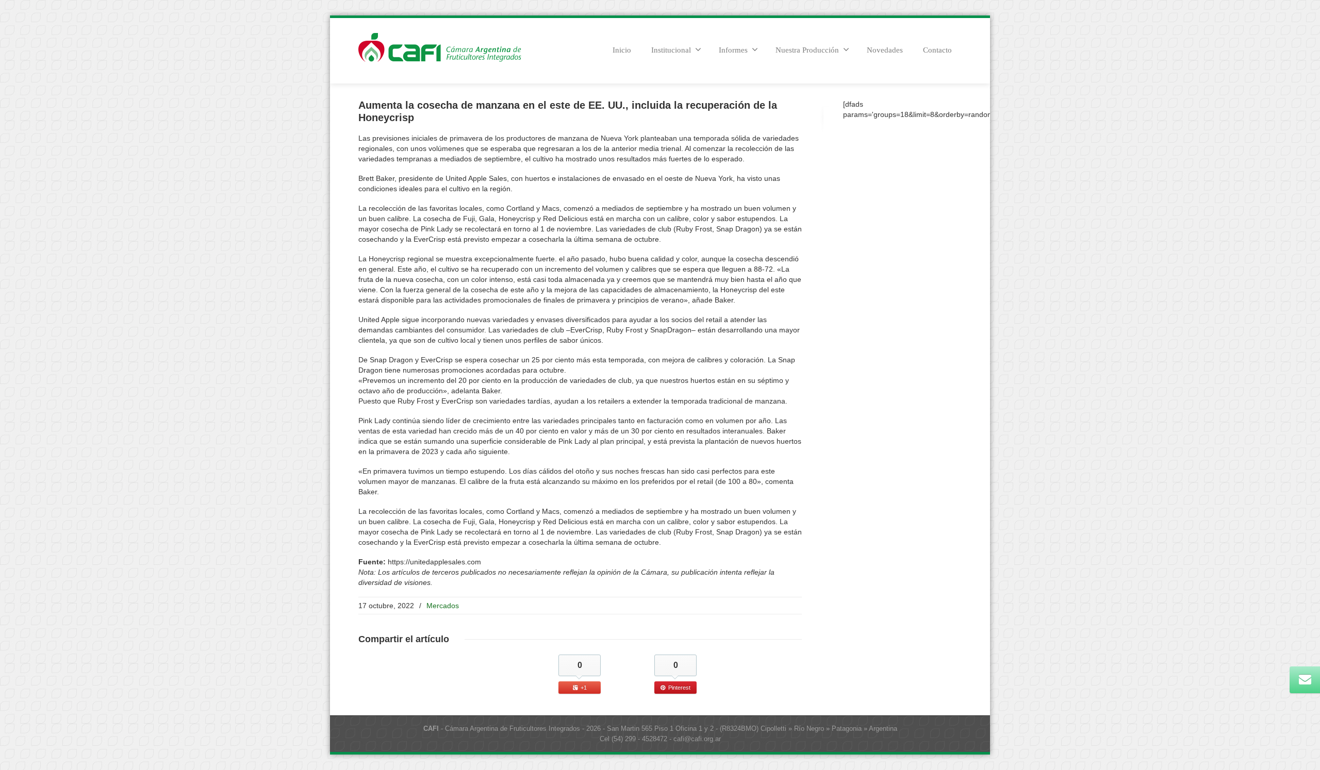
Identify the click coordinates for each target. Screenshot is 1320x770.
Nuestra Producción (807, 50)
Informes (733, 50)
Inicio (622, 50)
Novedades (885, 50)
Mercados (442, 605)
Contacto (937, 50)
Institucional (671, 50)
